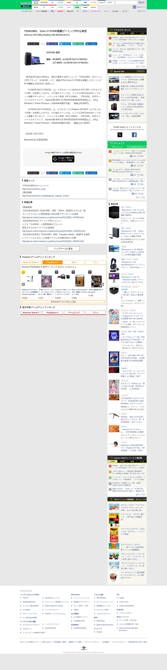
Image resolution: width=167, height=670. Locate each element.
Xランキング (119, 143)
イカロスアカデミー (104, 614)
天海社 (121, 598)
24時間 (122, 33)
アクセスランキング (122, 30)
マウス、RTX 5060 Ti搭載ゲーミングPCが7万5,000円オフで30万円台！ (132, 106)
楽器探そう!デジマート (82, 602)
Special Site (119, 71)
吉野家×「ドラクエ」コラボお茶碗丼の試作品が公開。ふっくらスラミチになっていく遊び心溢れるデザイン (128, 63)
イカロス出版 (98, 595)
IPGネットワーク (123, 617)
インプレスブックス (52, 624)
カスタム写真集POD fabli (128, 624)
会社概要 (106, 642)
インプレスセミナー (52, 610)
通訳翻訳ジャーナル (104, 606)
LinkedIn (93, 44)
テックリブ (98, 629)
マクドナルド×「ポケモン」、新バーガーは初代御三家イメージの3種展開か (133, 547)
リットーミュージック (81, 598)
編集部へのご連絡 (75, 642)
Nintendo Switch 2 (31, 262)
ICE (118, 595)
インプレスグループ (119, 642)
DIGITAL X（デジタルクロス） (55, 614)
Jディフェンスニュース (105, 602)
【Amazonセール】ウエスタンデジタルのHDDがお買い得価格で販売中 (133, 212)
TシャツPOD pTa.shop (127, 620)
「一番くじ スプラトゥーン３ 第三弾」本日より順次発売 (132, 294)
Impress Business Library (54, 606)
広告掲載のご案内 (60, 642)
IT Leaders (26, 610)
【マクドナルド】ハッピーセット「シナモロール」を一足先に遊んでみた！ (133, 565)
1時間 (113, 33)
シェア (54, 44)
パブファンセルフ (125, 613)
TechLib (99, 632)
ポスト (35, 44)
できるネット (27, 629)
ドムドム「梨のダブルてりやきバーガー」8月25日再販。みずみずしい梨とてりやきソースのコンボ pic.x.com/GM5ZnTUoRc (128, 190)
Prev (24, 284)
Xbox (74, 262)
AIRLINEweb (101, 598)
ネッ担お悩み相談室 (30, 618)
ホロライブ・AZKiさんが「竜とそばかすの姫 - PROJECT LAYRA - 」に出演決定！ (133, 386)
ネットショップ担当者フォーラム (56, 602)
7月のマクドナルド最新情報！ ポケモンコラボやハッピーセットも (130, 500)
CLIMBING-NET (79, 621)
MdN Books (101, 621)
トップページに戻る (63, 248)
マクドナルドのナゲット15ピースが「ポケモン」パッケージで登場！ (133, 531)
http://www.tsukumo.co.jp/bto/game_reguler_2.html (45, 196)
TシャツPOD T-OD (81, 606)
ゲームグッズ (74, 313)
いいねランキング (137, 147)
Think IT (25, 598)
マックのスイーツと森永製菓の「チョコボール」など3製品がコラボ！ (133, 575)
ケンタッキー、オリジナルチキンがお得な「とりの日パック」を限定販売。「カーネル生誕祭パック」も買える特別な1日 (128, 479)
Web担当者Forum (29, 602)
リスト (42, 44)
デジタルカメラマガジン (31, 625)
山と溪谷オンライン (81, 617)
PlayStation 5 (52, 262)
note (80, 44)
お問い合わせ (46, 642)
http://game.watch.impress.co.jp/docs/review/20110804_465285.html (53, 231)
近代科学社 (75, 625)
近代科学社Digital (80, 628)
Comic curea (123, 602)
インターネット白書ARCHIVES (34, 633)
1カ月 (142, 33)
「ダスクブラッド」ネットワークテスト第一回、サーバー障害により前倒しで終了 (133, 373)
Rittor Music (75, 595)
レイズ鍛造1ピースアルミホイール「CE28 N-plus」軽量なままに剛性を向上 (132, 79)
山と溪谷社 (75, 614)
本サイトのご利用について (29, 642)
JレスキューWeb (102, 610)
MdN (95, 618)
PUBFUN (120, 610)
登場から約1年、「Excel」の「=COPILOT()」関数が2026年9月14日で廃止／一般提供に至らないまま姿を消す (128, 491)
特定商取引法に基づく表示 (137, 642)
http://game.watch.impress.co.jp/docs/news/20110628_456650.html (53, 241)
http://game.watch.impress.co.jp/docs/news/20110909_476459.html (53, 217)
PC (78, 11)
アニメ (95, 262)
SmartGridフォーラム (52, 598)
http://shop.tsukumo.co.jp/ (34, 189)
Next (103, 284)
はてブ (67, 44)
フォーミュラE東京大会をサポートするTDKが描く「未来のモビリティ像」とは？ (133, 97)
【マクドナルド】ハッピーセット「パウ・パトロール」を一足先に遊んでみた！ (133, 556)
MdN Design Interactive (105, 625)
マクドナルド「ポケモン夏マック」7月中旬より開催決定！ (133, 517)
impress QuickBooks (126, 606)
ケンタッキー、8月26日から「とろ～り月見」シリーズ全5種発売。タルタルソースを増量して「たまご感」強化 (128, 57)
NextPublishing (50, 628)
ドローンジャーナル (30, 614)
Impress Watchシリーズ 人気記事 (128, 458)
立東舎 (76, 610)
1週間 (132, 33)
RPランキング (117, 147)
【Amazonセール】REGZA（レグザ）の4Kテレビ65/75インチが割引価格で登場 (132, 252)
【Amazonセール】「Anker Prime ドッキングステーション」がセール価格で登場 (132, 233)
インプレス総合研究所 (30, 606)
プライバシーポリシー (92, 642)
